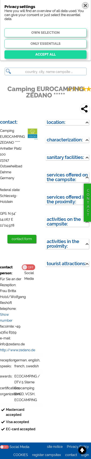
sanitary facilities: (65, 157)
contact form (22, 239)
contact (71, 455)
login (85, 455)
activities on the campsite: (64, 222)
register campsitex (46, 455)
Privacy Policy (78, 447)
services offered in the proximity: (66, 199)
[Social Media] (33, 266)
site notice (55, 447)
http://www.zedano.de (17, 350)
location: (56, 122)
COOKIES (20, 455)
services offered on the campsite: (67, 177)
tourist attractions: (66, 263)
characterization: (65, 139)
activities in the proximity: (63, 244)
